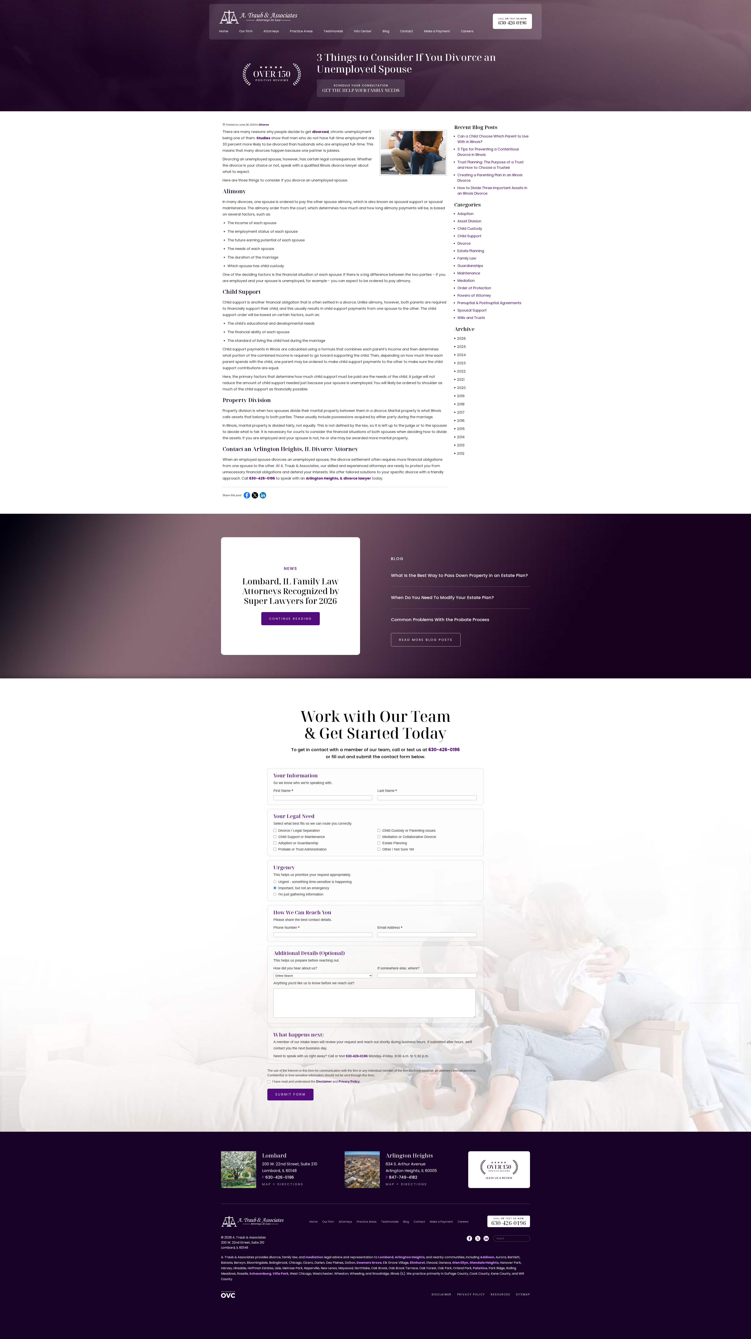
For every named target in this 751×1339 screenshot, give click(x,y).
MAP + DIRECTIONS (283, 1184)
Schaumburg (260, 1273)
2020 (460, 387)
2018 (459, 404)
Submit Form (290, 1094)
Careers (467, 31)
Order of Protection (474, 288)
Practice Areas (301, 31)
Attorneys (271, 31)
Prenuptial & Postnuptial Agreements (489, 302)
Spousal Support (472, 310)
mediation (314, 1257)
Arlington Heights (410, 1257)
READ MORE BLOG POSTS (426, 640)
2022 (460, 371)
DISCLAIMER (441, 1294)
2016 (459, 420)
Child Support (469, 235)
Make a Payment (437, 31)
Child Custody (469, 228)
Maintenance (468, 273)
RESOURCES (500, 1294)
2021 (459, 379)
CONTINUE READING (290, 618)
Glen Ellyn (460, 1262)
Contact (406, 31)
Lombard (385, 1257)
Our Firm (245, 31)
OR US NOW (508, 1222)
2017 (459, 412)
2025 (460, 346)
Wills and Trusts (471, 317)
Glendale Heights (484, 1262)
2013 (459, 445)
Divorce (264, 125)
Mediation (466, 280)
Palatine (480, 1268)
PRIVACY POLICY (471, 1294)
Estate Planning (470, 250)
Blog (386, 31)
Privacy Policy (349, 1081)
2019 (459, 395)
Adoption (465, 213)
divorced (320, 131)
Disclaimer (324, 1081)
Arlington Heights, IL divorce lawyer (338, 478)
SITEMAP (523, 1294)
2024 (460, 354)
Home (223, 31)
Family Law (466, 258)
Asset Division (469, 221)
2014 (459, 437)
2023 (460, 363)
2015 (459, 428)
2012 (459, 453)
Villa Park (280, 1273)
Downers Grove (369, 1262)
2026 (460, 338)
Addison (487, 1257)
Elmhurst (417, 1262)
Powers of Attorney (474, 295)
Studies (263, 138)
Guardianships (470, 265)
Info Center (363, 31)
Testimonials (333, 31)
